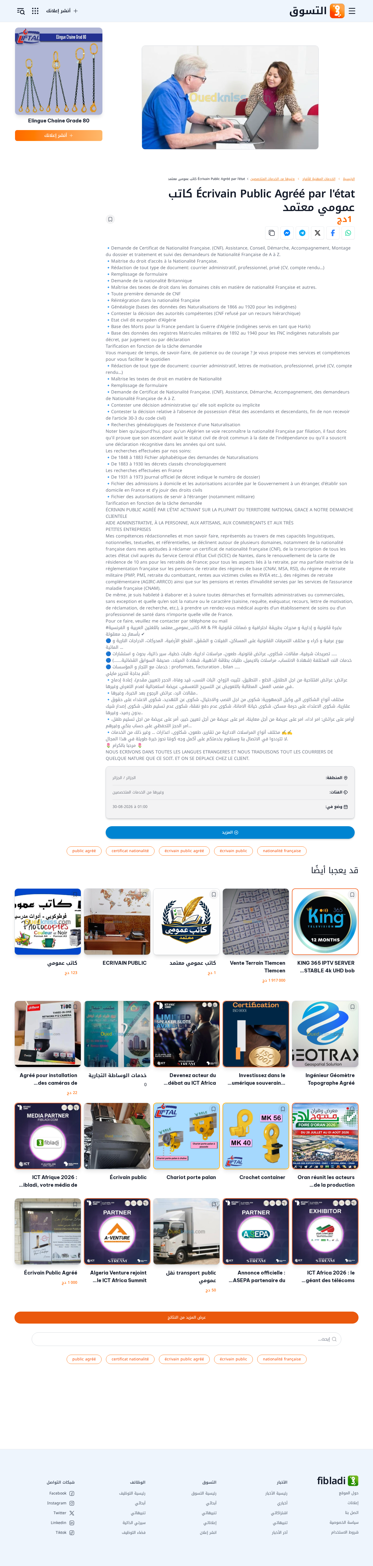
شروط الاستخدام (345, 1532)
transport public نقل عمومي (191, 1276)
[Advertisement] (209, 1411)
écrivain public (233, 851)
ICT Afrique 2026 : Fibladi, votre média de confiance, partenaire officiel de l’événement (48, 1181)
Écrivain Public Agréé (50, 1273)
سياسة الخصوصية (344, 1522)
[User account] (21, 11)
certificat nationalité (130, 851)
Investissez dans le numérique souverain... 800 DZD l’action (257, 1079)
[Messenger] (287, 232)
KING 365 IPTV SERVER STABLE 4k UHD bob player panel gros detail (325, 967)
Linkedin (58, 1523)
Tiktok (61, 1532)
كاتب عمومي (62, 963)
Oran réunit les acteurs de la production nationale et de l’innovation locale (326, 1181)
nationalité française (282, 851)
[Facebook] (332, 232)
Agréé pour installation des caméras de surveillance (48, 1079)
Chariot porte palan (191, 1177)
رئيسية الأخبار (276, 1493)
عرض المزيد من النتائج (187, 1317)
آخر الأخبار (280, 1532)
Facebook (57, 1493)
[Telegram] (302, 232)
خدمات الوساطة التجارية (117, 1075)
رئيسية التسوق (204, 1493)
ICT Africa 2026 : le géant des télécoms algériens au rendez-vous (329, 1277)
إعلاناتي (210, 1522)
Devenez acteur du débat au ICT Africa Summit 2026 (192, 1079)
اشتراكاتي (279, 1513)
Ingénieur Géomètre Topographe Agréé (330, 1079)
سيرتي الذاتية (134, 1522)
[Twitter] (317, 232)
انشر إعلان (208, 1532)
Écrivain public (128, 1177)
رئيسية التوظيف (132, 1493)
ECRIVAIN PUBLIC (125, 963)
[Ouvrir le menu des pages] (35, 10)
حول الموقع (349, 1493)
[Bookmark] (110, 219)
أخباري (282, 1503)
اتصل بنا (352, 1512)
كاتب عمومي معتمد (193, 963)
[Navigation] (352, 10)
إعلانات (353, 1503)
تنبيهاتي (280, 1522)
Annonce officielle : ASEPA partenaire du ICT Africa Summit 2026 (255, 1277)
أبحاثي (211, 1503)
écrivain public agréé (184, 851)
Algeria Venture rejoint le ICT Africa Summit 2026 (118, 1277)
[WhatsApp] (348, 232)
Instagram (56, 1503)
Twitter (60, 1513)
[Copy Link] (271, 232)
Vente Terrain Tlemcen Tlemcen (257, 967)
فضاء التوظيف (134, 1532)
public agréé (84, 851)
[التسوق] (337, 11)
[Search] (334, 1339)
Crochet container (262, 1177)
